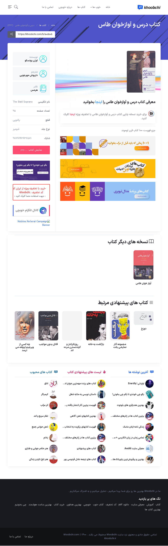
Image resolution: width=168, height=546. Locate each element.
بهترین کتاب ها (152, 510)
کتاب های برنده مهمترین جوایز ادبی (79, 383)
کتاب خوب (98, 505)
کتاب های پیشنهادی (86, 448)
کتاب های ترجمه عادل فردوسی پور (80, 459)
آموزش (150, 505)
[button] (16, 7)
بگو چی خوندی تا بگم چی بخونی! (128, 394)
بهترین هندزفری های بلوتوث (130, 405)
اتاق (46, 383)
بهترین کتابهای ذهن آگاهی (83, 416)
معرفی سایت (137, 505)
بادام (45, 438)
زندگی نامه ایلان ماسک (133, 427)
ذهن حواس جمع (40, 427)
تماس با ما (47, 7)
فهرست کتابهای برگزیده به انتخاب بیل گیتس (75, 427)
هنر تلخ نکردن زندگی (38, 459)
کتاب (158, 505)
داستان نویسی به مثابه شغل (82, 394)
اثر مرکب (44, 405)
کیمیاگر (44, 394)
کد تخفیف (111, 505)
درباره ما (29, 537)
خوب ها (97, 7)
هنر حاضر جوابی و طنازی (36, 448)
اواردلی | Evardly (136, 383)
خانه (108, 7)
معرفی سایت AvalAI (134, 448)
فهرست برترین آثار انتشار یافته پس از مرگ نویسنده (72, 405)
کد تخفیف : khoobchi (29, 192)
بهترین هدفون (74, 505)
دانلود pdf (124, 505)
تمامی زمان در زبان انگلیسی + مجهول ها (124, 438)
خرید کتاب (59, 505)
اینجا (98, 102)
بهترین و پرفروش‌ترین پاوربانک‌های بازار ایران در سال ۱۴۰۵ (116, 459)
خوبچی (87, 505)
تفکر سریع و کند (41, 416)
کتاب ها (81, 7)
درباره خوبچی (65, 7)
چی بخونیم (20, 505)
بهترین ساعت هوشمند (40, 505)
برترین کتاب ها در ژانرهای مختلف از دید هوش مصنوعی (118, 416)
